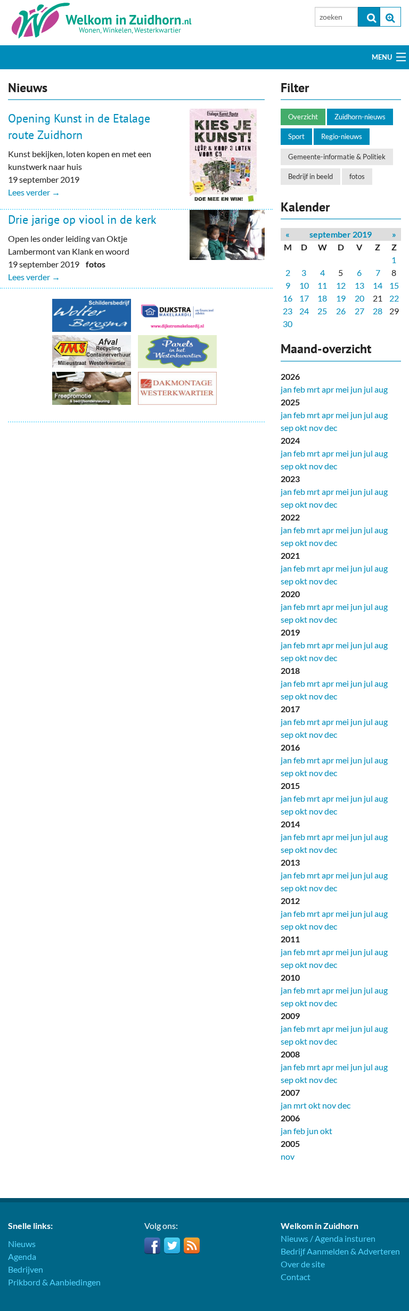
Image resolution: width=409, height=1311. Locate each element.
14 (377, 285)
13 (359, 285)
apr (328, 389)
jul (368, 389)
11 (322, 285)
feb (299, 389)
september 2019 (340, 234)
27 (359, 311)
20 (359, 298)
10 (304, 285)
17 (304, 298)
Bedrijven (25, 1269)
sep (287, 427)
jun (356, 389)
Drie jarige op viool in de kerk (82, 219)
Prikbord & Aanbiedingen (54, 1282)
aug (381, 389)
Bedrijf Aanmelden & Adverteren (340, 1251)
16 (287, 298)
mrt (313, 389)
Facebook (152, 1245)
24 (304, 311)
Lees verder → (34, 192)
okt (301, 427)
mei (342, 389)
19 (341, 298)
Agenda (22, 1256)
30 (287, 324)
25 (322, 311)
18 (322, 298)
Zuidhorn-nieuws (360, 116)
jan (286, 389)
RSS (192, 1245)
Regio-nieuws (341, 136)
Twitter (172, 1245)
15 (394, 285)
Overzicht (303, 116)
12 (341, 285)
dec (330, 427)
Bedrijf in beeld (310, 176)
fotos (357, 176)
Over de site (303, 1264)
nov (316, 427)
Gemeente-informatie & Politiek (337, 156)
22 (394, 298)
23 (287, 311)
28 (377, 311)
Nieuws (22, 1244)
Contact (295, 1277)
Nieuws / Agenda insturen (328, 1238)
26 (341, 311)
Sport (296, 136)
